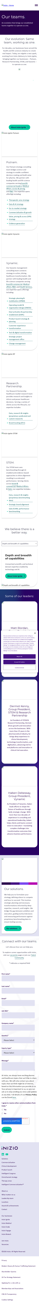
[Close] (35, 633)
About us (5, 1191)
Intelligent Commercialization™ (13, 1184)
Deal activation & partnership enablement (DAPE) (20, 313)
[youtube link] (7, 1154)
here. (14, 1097)
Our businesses (7, 1216)
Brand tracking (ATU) (17, 423)
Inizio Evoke (6, 1227)
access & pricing (18, 188)
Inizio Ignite (6, 1219)
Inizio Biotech (6, 1234)
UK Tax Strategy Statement (11, 1277)
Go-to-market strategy (18, 208)
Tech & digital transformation (20, 332)
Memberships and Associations (12, 1288)
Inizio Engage (6, 1230)
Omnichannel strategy (9, 1177)
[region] (19, 651)
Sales (10, 489)
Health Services (26, 287)
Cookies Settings (19, 667)
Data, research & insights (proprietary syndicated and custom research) (20, 416)
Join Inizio (5, 1241)
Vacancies (5, 1244)
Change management (17, 343)
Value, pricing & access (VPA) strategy (20, 217)
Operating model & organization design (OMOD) (20, 306)
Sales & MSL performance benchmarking (19, 510)
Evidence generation (17, 223)
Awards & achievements (10, 1205)
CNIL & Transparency (9, 1294)
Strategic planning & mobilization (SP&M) (17, 299)
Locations (5, 1202)
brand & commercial (14, 284)
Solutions (5, 1159)
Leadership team (7, 1198)
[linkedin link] (3, 1154)
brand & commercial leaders (17, 184)
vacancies (14, 955)
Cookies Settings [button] (7, 1300)
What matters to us (8, 1194)
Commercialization (8, 1162)
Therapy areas (7, 1181)
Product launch (7, 1170)
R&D (11, 191)
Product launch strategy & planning (19, 320)
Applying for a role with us (11, 1283)
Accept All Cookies (19, 662)
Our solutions (11, 928)
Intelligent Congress (9, 1173)
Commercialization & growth (20, 212)
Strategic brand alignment (19, 504)
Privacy (4, 1260)
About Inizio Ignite (18, 127)
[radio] (18, 1109)
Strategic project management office (16, 338)
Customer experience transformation (17, 327)
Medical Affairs (22, 486)
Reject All (19, 656)
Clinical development (9, 1166)
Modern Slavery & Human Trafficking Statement (18, 1266)
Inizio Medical (6, 1223)
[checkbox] (18, 1111)
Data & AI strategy (16, 204)
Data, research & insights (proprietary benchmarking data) (19, 498)
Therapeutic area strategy (19, 200)
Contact (4, 1209)
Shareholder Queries (9, 1271)
